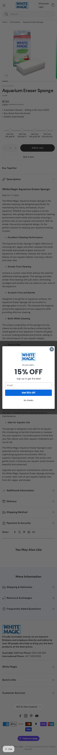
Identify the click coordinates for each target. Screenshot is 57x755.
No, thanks (28, 400)
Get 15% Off (28, 392)
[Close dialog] (52, 349)
